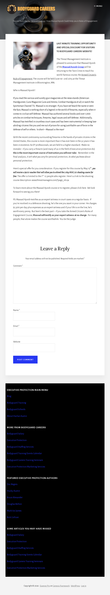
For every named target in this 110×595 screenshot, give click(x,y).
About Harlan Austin (17, 416)
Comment (18, 266)
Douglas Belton (14, 504)
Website (16, 342)
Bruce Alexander (15, 497)
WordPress (75, 586)
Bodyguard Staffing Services (20, 447)
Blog (9, 396)
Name (16, 310)
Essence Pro (45, 586)
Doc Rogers (12, 484)
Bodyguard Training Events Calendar (24, 453)
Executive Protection (17, 440)
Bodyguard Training (16, 403)
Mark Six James (14, 511)
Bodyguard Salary (15, 434)
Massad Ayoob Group (73, 67)
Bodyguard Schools (16, 409)
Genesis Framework (61, 586)
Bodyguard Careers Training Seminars (25, 460)
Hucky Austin (13, 491)
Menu (99, 6)
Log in (83, 586)
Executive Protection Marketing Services (26, 467)
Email (16, 326)
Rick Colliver (13, 517)
